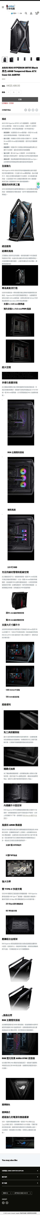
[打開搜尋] (26, 13)
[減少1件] (9, 92)
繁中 (14, 13)
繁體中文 (5, 1193)
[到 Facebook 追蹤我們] (3, 1202)
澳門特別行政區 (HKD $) (21, 1193)
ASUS (3, 79)
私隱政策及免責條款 (32, 1213)
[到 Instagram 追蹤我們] (7, 1202)
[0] (36, 13)
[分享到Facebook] (25, 109)
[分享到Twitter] (33, 109)
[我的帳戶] (31, 13)
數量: (3, 92)
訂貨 (20, 99)
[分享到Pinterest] (29, 109)
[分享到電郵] (36, 109)
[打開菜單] (3, 7)
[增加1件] (19, 92)
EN (21, 13)
